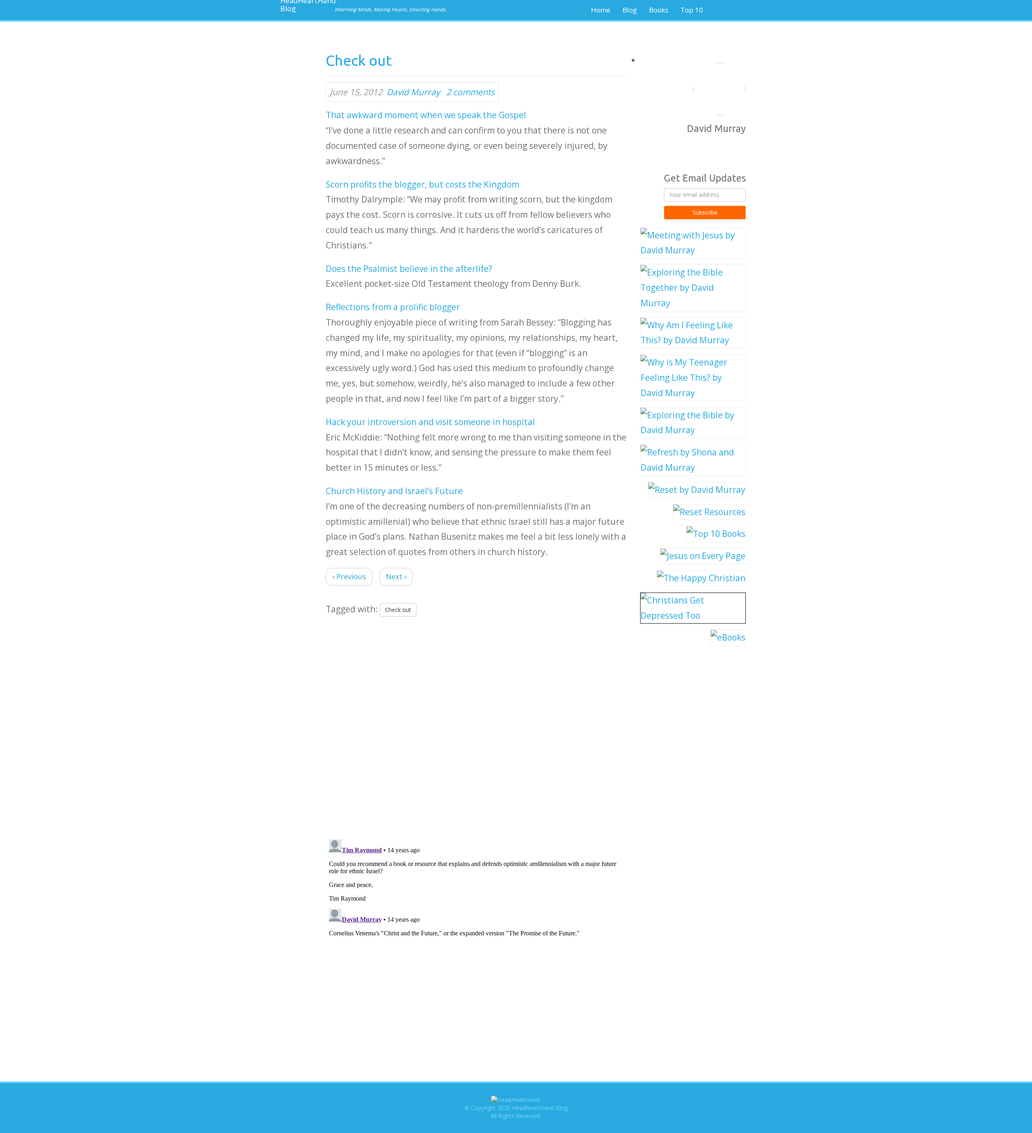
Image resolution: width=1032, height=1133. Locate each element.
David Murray (413, 92)
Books (658, 10)
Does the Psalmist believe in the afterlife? (409, 268)
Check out (398, 609)
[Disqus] (477, 726)
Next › (396, 576)
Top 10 (691, 10)
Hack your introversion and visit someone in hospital (430, 422)
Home (600, 10)
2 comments (470, 92)
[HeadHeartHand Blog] (304, 6)
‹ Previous (349, 576)
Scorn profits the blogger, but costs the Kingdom (422, 184)
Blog (629, 10)
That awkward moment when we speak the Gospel (426, 115)
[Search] (736, 10)
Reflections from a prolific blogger (393, 307)
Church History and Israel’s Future (394, 491)
